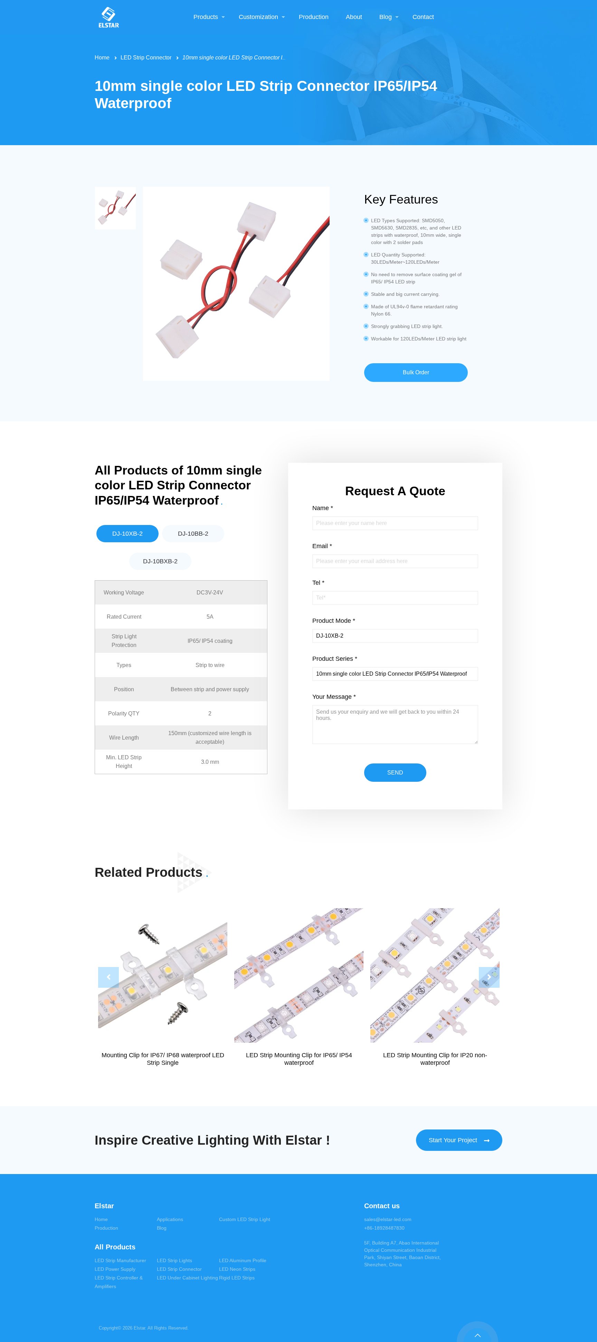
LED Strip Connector (146, 57)
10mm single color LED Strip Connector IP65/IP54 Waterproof (257, 57)
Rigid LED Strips (237, 1277)
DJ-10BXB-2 (160, 561)
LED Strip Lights (174, 1260)
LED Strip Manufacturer (120, 1260)
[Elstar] (109, 17)
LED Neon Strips (237, 1269)
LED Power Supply (115, 1269)
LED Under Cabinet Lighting (187, 1277)
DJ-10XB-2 (127, 533)
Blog (162, 1228)
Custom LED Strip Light (244, 1219)
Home (102, 57)
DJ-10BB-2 (193, 533)
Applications (170, 1219)
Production (106, 1228)
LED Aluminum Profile (242, 1260)
